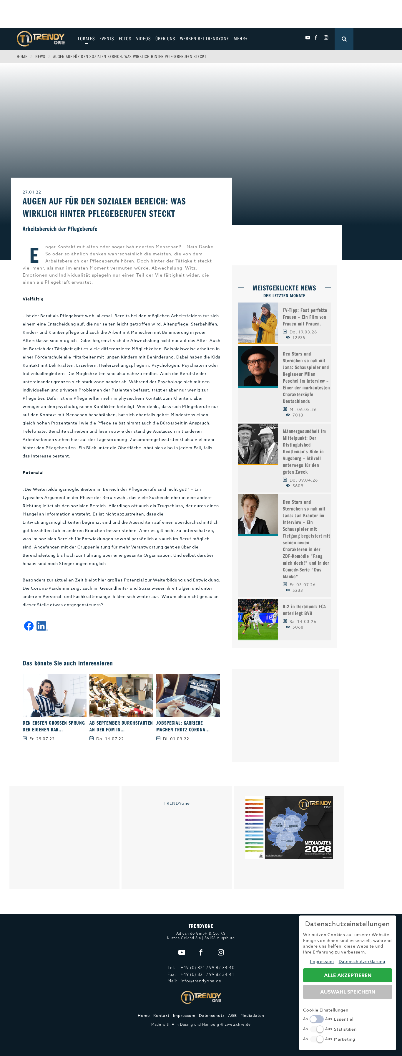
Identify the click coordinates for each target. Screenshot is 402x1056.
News (40, 56)
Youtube (307, 37)
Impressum (184, 1015)
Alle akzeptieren (347, 975)
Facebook (316, 37)
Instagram (325, 37)
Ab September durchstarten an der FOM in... (121, 726)
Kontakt (161, 1015)
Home (22, 56)
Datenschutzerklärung (362, 961)
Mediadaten (252, 1015)
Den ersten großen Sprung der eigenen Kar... (54, 726)
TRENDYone (177, 803)
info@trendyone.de (201, 981)
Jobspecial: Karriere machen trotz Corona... (183, 726)
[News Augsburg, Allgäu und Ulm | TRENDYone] (41, 38)
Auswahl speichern (347, 992)
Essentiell (344, 1019)
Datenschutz (212, 1015)
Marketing (344, 1039)
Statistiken (345, 1029)
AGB (232, 1015)
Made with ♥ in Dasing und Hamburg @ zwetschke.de (201, 1024)
